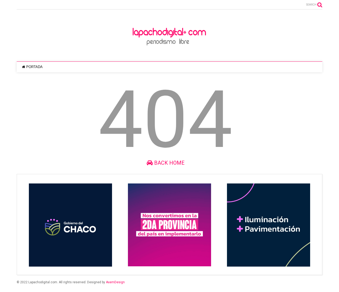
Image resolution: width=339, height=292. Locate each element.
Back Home (169, 163)
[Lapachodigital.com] (169, 52)
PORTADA (34, 67)
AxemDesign (115, 282)
